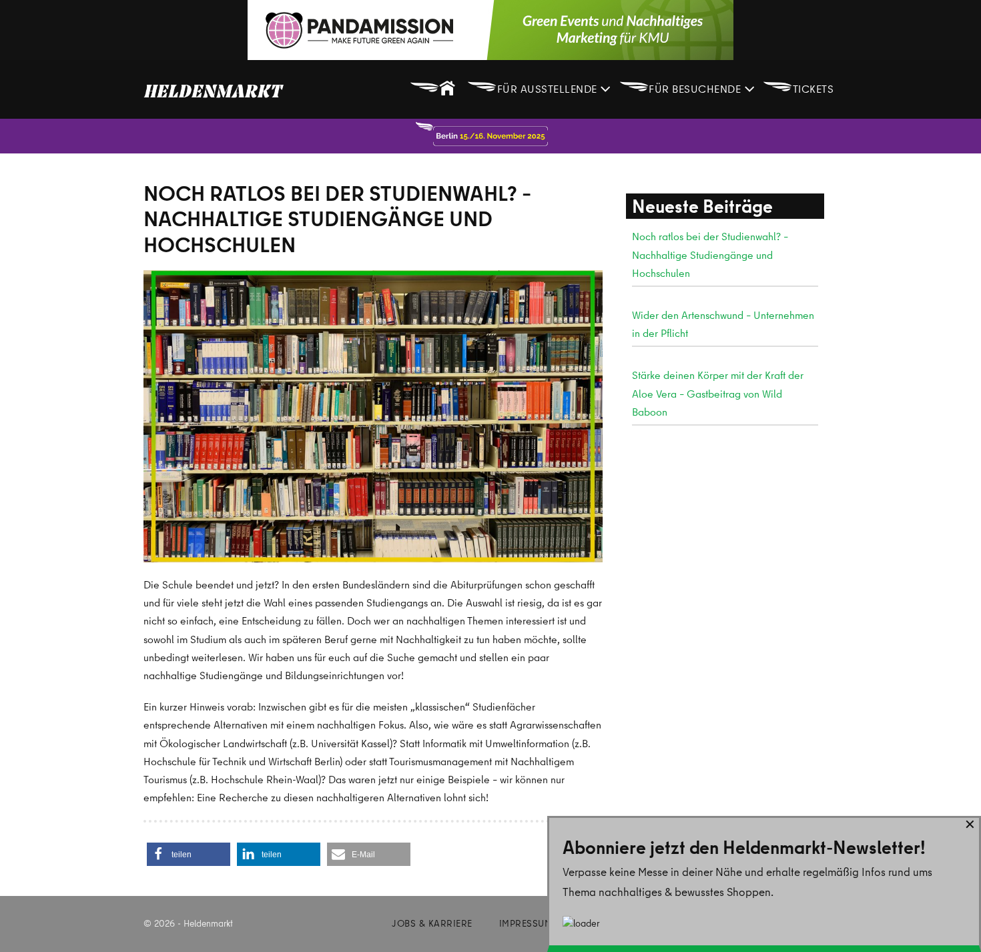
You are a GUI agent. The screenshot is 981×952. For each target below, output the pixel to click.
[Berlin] (490, 136)
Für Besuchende (681, 85)
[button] (188, 854)
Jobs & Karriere (432, 923)
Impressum (526, 923)
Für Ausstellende (533, 85)
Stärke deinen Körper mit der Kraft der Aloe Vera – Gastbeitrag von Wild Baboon (717, 393)
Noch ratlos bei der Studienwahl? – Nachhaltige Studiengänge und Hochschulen (710, 254)
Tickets (798, 85)
